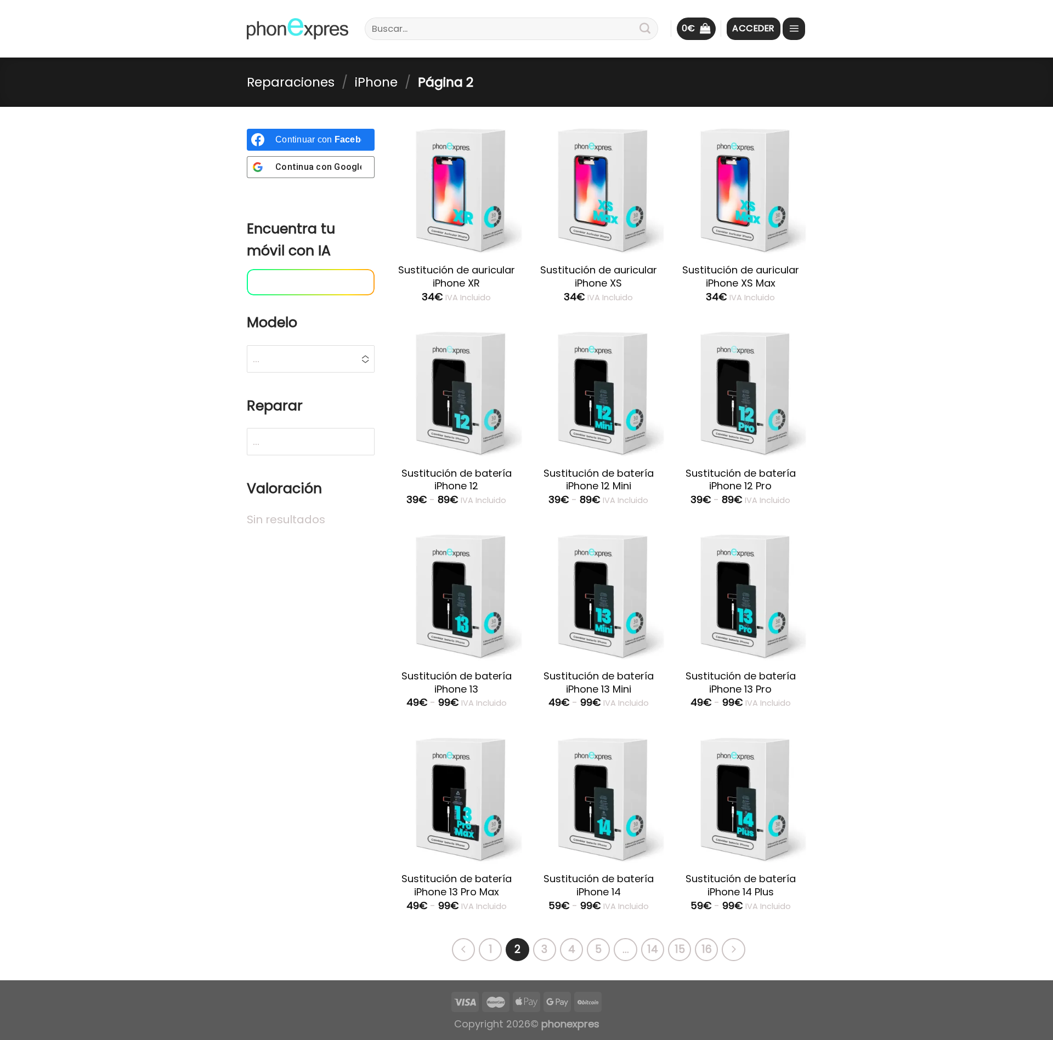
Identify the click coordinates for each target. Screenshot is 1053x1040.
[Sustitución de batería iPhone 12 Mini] (598, 392)
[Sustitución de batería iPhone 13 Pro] (741, 595)
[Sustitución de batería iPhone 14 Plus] (741, 798)
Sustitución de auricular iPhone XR (456, 276)
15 (680, 949)
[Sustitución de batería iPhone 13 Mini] (598, 595)
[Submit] (644, 29)
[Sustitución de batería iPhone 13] (456, 595)
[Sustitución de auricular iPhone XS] (598, 189)
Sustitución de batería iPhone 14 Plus (741, 885)
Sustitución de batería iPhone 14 (599, 885)
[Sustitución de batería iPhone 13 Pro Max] (456, 798)
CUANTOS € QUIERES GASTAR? (301, 285)
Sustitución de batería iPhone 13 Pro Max (456, 885)
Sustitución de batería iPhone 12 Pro (741, 480)
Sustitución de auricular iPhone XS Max (740, 276)
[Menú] (794, 29)
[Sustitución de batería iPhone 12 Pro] (741, 392)
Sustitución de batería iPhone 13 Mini (599, 682)
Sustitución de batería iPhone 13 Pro (741, 682)
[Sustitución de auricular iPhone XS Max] (741, 189)
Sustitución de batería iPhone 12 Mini (599, 480)
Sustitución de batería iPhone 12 (456, 480)
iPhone (376, 82)
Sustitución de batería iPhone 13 (456, 682)
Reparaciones (291, 82)
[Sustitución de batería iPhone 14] (598, 798)
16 (706, 949)
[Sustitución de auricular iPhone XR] (456, 189)
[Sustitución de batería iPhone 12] (456, 392)
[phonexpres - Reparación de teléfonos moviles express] (297, 28)
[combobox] (263, 442)
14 (652, 949)
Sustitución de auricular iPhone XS (598, 276)
